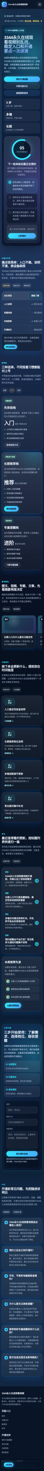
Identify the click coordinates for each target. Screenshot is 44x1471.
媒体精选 (5, 1452)
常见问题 (5, 1444)
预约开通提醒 (22, 79)
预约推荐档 (11, 508)
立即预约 (22, 236)
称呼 (8, 1104)
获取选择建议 (10, 347)
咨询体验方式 (12, 445)
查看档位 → (9, 753)
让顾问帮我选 (13, 1005)
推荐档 (4, 1424)
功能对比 (5, 1420)
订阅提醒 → (9, 721)
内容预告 (5, 1448)
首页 (3, 1416)
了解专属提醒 (12, 564)
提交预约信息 (22, 1153)
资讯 (3, 1428)
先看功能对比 (22, 86)
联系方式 (9, 1116)
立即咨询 (9, 1465)
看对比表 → (9, 785)
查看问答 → (9, 817)
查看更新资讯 (22, 93)
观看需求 (9, 1129)
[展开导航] (39, 4)
